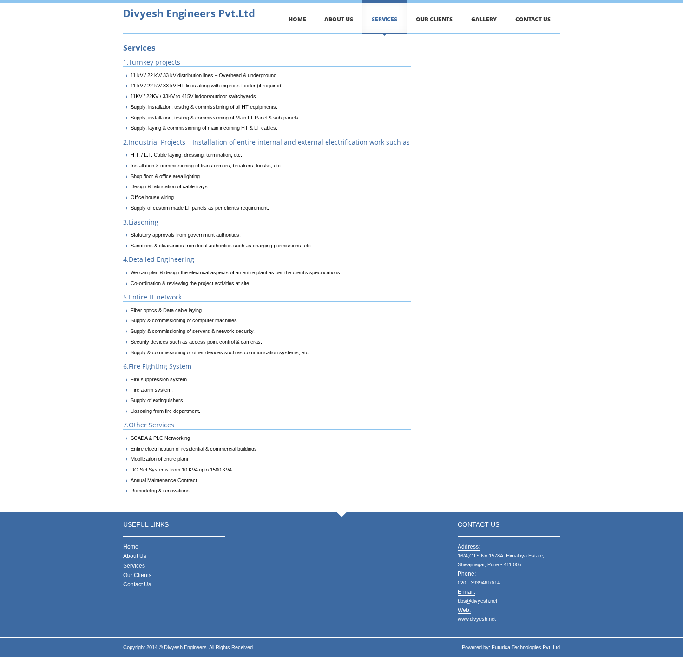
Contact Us (533, 19)
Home (297, 19)
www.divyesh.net (477, 619)
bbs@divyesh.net (477, 601)
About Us (338, 19)
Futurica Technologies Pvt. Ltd (526, 647)
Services (384, 19)
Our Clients (434, 19)
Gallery (483, 19)
